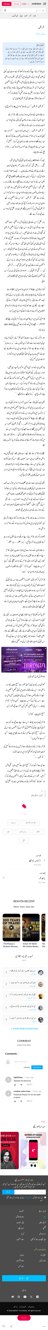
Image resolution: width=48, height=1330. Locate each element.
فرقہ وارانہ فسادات (30, 822)
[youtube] (25, 1297)
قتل (24, 841)
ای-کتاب (15, 15)
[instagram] (19, 1297)
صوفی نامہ (43, 1255)
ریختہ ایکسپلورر (20, 1239)
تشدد (8, 832)
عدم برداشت (23, 832)
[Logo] (36, 4)
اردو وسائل (42, 1234)
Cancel (27, 1067)
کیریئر (22, 1234)
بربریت (13, 822)
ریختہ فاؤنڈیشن (20, 1217)
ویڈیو (21, 15)
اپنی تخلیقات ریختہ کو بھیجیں (38, 1239)
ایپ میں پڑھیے (24, 1318)
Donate (16, 4)
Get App (7, 4)
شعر (30, 15)
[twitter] (31, 1297)
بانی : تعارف (20, 1222)
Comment (37, 1067)
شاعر (34, 15)
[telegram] (12, 1297)
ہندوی (22, 1255)
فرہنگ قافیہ (42, 1222)
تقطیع (44, 1228)
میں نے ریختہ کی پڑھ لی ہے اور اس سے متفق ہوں (24, 1198)
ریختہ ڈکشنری (20, 1261)
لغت (26, 15)
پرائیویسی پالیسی (28, 1197)
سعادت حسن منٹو (40, 34)
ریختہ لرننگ (42, 1261)
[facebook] (37, 1297)
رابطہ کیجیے (21, 1228)
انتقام (38, 832)
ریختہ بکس (21, 1266)
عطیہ (44, 1217)
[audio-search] (5, 10)
